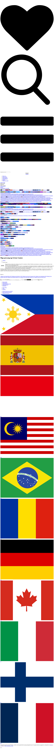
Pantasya (6, 234)
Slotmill (16, 196)
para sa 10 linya (7, 215)
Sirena (9, 228)
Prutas (23, 207)
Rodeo (31, 225)
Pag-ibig (4, 245)
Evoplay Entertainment (18, 200)
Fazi (26, 193)
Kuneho (9, 219)
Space (15, 213)
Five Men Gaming (45, 199)
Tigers (25, 219)
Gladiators (44, 207)
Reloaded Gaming (31, 196)
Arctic (8, 213)
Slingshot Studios (20, 196)
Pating (1, 228)
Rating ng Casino (5, 180)
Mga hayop (2, 218)
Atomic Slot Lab (15, 201)
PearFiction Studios (16, 197)
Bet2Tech (10, 201)
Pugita (7, 228)
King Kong (6, 219)
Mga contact (5, 287)
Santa (7, 230)
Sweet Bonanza (25, 204)
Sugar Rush (36, 204)
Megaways (45, 190)
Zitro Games (12, 195)
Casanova (28, 225)
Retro (34, 207)
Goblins (24, 232)
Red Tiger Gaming (37, 196)
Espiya (5, 225)
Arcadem (19, 201)
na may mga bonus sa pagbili (28, 190)
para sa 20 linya (13, 215)
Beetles (48, 207)
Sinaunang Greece (16, 221)
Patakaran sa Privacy (6, 293)
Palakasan (2, 216)
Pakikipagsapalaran (3, 224)
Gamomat (37, 194)
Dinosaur (39, 219)
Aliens (15, 236)
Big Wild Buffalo (5, 204)
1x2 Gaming (39, 201)
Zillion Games (16, 195)
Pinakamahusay (5, 178)
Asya (7, 221)
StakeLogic (48, 195)
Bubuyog (7, 245)
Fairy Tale (2, 233)
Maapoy (12, 213)
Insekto (10, 245)
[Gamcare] (4, 280)
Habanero (8, 195)
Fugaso (33, 199)
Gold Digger (25, 225)
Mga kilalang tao (4, 223)
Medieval (12, 245)
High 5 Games (34, 198)
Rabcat (41, 196)
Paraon (21, 207)
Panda (12, 219)
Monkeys (2, 207)
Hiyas (6, 242)
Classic (42, 190)
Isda (1, 227)
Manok (37, 219)
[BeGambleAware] (15, 280)
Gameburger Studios (25, 199)
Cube (11, 242)
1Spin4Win (5, 195)
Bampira (9, 236)
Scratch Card (17, 190)
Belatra (29, 194)
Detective (7, 225)
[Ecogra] (34, 280)
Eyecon (13, 200)
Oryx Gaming (22, 197)
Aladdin (19, 230)
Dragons (41, 207)
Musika (8, 223)
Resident (12, 203)
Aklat (29, 207)
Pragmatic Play (2, 193)
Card (1, 190)
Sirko (33, 225)
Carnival (36, 207)
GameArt (30, 199)
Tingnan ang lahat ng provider (5, 192)
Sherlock (21, 225)
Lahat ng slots (2, 182)
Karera (31, 207)
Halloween (2, 236)
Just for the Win (29, 198)
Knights (18, 225)
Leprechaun (16, 232)
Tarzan (22, 230)
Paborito (27, 174)
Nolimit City (29, 193)
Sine (1, 223)
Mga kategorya (5, 177)
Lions (4, 207)
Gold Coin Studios (6, 199)
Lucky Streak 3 (3, 203)
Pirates (25, 207)
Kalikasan (2, 212)
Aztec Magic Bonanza (44, 203)
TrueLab (23, 195)
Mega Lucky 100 (26, 203)
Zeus (7, 238)
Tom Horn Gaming (34, 195)
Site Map (4, 289)
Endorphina (7, 193)
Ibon (33, 219)
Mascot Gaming (8, 198)
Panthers (22, 219)
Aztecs (27, 207)
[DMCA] (27, 280)
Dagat (10, 213)
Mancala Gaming (14, 198)
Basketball (5, 217)
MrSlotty (4, 198)
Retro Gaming (11, 193)
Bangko (38, 207)
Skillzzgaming (25, 196)
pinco (3, 288)
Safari (1, 213)
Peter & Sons (11, 197)
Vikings (19, 232)
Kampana (8, 242)
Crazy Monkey (8, 203)
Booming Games (33, 194)
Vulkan (48, 190)
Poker (9, 190)
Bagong (4, 179)
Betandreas (4, 285)
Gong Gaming (45, 198)
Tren (7, 240)
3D (46, 207)
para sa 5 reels (2, 215)
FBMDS (4, 200)
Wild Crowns (40, 204)
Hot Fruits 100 (21, 203)
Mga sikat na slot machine (4, 202)
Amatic (7, 194)
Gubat (3, 213)
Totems (3, 242)
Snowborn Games (6, 196)
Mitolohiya (2, 237)
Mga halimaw (2, 235)
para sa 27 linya (23, 215)
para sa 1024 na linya (29, 215)
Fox (14, 219)
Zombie (12, 236)
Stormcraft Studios (43, 195)
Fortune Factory (39, 199)
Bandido (15, 225)
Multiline (34, 215)
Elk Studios (24, 200)
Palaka (14, 207)
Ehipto (9, 221)
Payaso (21, 232)
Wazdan (15, 193)
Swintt (39, 195)
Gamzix (20, 199)
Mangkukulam (15, 234)
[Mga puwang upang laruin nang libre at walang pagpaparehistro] (27, 171)
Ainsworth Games (34, 201)
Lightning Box (19, 198)
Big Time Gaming (6, 201)
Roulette (13, 190)
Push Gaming (23, 193)
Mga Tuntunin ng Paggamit (7, 292)
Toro (18, 219)
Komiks (11, 223)
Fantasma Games (9, 200)
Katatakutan (6, 236)
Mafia (13, 225)
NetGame (10, 194)
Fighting (8, 217)
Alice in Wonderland (14, 230)
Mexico (11, 221)
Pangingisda (18, 207)
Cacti (17, 213)
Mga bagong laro (5, 284)
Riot (48, 204)
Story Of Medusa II (19, 204)
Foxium (35, 199)
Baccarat (6, 190)
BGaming (4, 194)
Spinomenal (26, 194)
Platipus (7, 197)
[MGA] (40, 280)
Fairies (9, 234)
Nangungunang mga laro (7, 283)
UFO (16, 236)
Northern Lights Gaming (38, 197)
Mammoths (30, 219)
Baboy (6, 207)
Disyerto (5, 213)
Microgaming (19, 193)
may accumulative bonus (37, 190)
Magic (51, 207)
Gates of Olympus (31, 204)
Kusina (1, 245)
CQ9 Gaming (39, 200)
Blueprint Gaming (45, 200)
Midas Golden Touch (32, 203)
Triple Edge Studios (28, 195)
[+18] (22, 280)
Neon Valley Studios (45, 197)
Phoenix (23, 234)
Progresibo (21, 190)
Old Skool (26, 197)
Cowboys (10, 225)
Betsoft (16, 194)
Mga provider (2, 246)
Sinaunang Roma (3, 221)
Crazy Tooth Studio (34, 200)
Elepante (3, 219)
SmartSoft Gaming (12, 196)
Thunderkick (22, 194)
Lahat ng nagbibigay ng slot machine (6, 208)
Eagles (35, 219)
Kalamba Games (24, 198)
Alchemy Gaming (28, 201)
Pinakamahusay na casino (4, 188)
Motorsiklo (4, 240)
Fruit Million (38, 203)
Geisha (26, 232)
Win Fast (20, 195)
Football (9, 207)
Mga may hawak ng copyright (8, 291)
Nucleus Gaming (31, 197)
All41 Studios (23, 201)
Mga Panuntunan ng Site (9, 745)
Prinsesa (12, 234)
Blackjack (3, 190)
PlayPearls (4, 197)
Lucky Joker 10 (16, 203)
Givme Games (11, 199)
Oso (1, 219)
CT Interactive (28, 200)
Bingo (11, 190)
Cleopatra (28, 230)
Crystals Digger (11, 204)
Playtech (13, 194)
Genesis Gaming (16, 199)
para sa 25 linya (18, 215)
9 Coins (15, 204)
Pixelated (14, 223)
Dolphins (11, 207)
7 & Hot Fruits (44, 204)
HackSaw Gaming (40, 198)
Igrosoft (18, 194)
